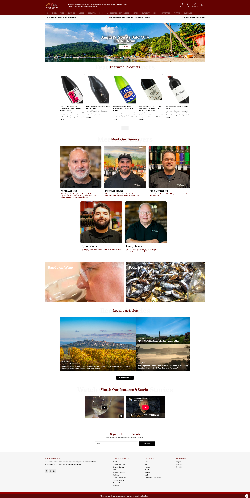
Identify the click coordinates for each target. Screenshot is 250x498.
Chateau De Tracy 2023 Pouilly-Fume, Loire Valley (177, 108)
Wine (62, 13)
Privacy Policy (117, 483)
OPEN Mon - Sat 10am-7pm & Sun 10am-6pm (61, 17)
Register (178, 462)
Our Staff (146, 13)
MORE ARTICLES (124, 378)
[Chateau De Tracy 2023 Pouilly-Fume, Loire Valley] (178, 90)
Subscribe (116, 485)
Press (114, 470)
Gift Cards (165, 13)
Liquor (81, 13)
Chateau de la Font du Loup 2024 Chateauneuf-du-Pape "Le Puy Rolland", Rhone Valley (124, 108)
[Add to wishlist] (83, 75)
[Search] (202, 4)
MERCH (147, 470)
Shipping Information (119, 477)
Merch (135, 13)
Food (102, 13)
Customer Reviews (119, 467)
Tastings (71, 13)
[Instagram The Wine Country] (50, 471)
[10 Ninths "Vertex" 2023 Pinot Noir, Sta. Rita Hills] (72, 90)
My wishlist (179, 467)
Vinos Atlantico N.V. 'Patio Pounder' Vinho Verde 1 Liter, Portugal (96, 108)
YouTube (177, 13)
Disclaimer (116, 475)
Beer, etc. (92, 13)
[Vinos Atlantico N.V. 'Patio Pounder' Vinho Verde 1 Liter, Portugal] (98, 90)
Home (54, 13)
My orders (179, 464)
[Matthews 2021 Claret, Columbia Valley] (151, 90)
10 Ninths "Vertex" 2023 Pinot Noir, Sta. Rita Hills (72, 108)
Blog (155, 13)
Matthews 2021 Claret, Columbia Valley (150, 108)
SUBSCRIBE (188, 13)
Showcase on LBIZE (119, 472)
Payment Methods (118, 480)
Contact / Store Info (119, 464)
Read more (146, 496)
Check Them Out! (125, 46)
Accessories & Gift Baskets (118, 13)
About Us (116, 462)
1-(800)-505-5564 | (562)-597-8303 (194, 17)
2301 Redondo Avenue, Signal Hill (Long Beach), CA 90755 (130, 17)
